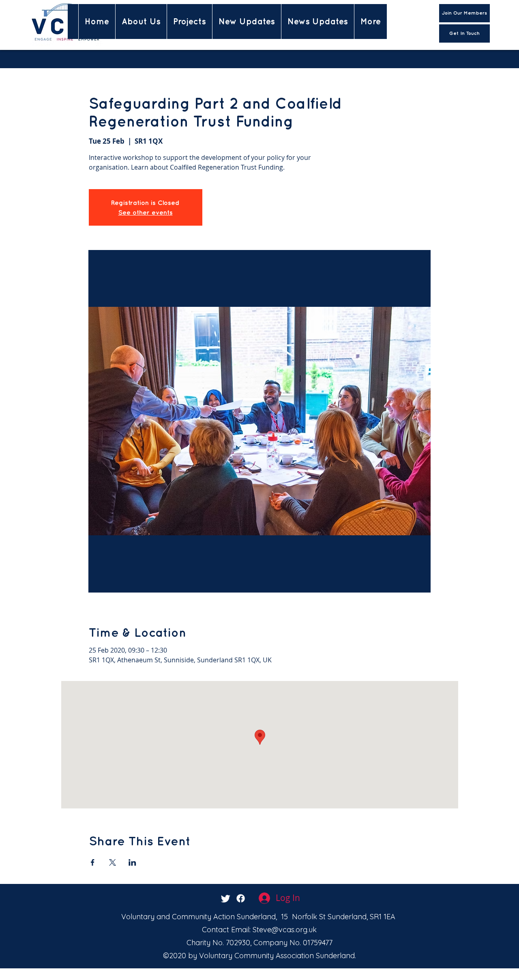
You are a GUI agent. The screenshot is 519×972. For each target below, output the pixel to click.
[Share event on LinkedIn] (132, 862)
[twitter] (225, 898)
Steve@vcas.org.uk (285, 929)
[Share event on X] (112, 862)
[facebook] (240, 898)
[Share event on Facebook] (93, 862)
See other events (145, 212)
